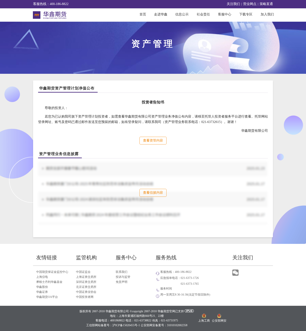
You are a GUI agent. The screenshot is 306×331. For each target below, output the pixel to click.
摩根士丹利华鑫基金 (49, 282)
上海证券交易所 (86, 277)
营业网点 (249, 4)
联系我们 (121, 272)
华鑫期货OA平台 (47, 297)
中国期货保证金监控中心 (52, 272)
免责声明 (121, 282)
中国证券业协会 (86, 292)
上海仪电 (42, 277)
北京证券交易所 (86, 287)
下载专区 (246, 14)
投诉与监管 (123, 277)
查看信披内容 (153, 192)
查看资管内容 (153, 140)
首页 (142, 14)
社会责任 (203, 14)
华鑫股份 (42, 287)
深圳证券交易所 (86, 282)
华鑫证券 (42, 292)
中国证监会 (83, 272)
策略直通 (266, 4)
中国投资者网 (84, 297)
